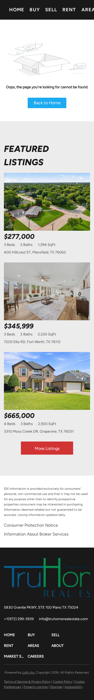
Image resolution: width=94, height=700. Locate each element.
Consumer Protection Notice (31, 525)
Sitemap (56, 687)
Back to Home (47, 102)
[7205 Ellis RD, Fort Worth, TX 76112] (47, 291)
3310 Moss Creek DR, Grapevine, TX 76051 (39, 431)
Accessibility (73, 687)
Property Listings (36, 687)
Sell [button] (51, 10)
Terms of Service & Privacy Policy (27, 682)
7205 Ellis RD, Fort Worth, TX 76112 (32, 342)
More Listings (47, 448)
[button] (16, 635)
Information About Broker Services (36, 534)
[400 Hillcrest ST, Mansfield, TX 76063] (47, 202)
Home (16, 10)
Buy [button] (35, 10)
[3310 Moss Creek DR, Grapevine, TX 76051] (47, 381)
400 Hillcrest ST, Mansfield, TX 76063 (35, 252)
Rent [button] (69, 10)
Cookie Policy (62, 682)
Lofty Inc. (28, 672)
